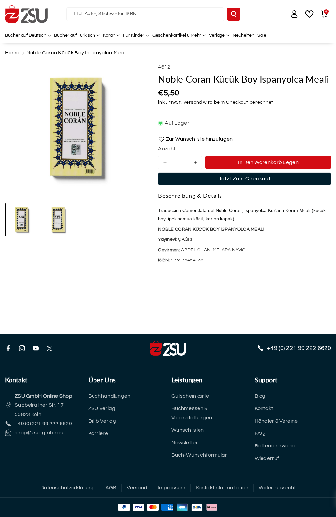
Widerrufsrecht (277, 487)
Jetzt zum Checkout (245, 178)
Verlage (217, 35)
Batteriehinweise (275, 445)
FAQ (260, 433)
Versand (192, 102)
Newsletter (184, 442)
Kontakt (264, 408)
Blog (260, 396)
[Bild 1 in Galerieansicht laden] (21, 219)
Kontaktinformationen (222, 487)
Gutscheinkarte (190, 396)
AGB (111, 487)
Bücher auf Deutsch (25, 35)
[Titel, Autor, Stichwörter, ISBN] (233, 14)
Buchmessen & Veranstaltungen (191, 413)
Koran (109, 35)
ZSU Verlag (102, 408)
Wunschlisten (187, 430)
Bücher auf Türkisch (74, 35)
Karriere (98, 433)
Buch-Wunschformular (199, 455)
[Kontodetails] (294, 14)
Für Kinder (133, 35)
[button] (324, 14)
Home (12, 52)
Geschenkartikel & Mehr (176, 35)
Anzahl (166, 148)
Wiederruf (267, 458)
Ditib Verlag (102, 421)
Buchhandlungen (109, 396)
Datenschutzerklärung (67, 487)
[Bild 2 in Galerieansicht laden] (58, 219)
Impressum (172, 487)
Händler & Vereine (276, 421)
